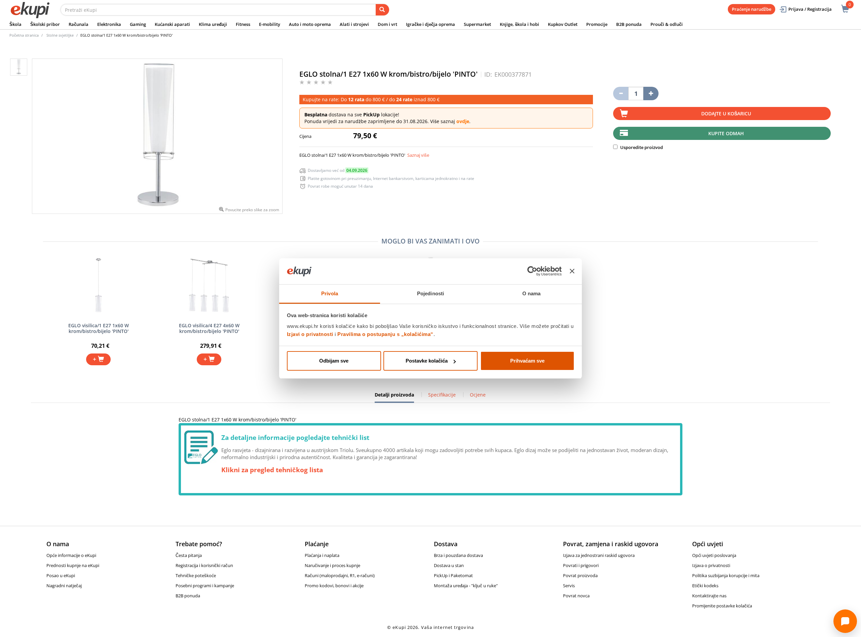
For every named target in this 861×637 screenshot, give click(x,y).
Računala (78, 24)
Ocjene (478, 394)
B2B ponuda (629, 24)
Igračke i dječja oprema (430, 24)
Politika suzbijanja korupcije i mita (725, 575)
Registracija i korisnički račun (204, 565)
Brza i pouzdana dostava (458, 555)
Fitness (243, 24)
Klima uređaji (213, 24)
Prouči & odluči (666, 24)
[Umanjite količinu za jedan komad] (620, 93)
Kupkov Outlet (562, 24)
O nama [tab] (531, 293)
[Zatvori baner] (572, 271)
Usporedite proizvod (641, 147)
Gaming (138, 24)
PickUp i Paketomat (453, 575)
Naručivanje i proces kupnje (332, 565)
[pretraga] (382, 9)
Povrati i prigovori (581, 565)
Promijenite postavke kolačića (722, 606)
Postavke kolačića (427, 361)
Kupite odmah (726, 133)
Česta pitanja (189, 555)
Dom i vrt (387, 24)
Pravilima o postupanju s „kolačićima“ (385, 334)
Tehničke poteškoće (196, 575)
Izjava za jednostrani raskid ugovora (599, 555)
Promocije (596, 24)
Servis (569, 586)
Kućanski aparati (172, 24)
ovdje (462, 121)
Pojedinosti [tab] (430, 293)
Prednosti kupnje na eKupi (72, 565)
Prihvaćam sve (527, 361)
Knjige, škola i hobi (519, 24)
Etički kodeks (705, 586)
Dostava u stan (449, 565)
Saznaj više (418, 155)
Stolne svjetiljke (60, 35)
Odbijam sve (333, 361)
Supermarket (477, 24)
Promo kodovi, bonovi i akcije (334, 586)
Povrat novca (576, 596)
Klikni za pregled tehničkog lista (272, 469)
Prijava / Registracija (810, 9)
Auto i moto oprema (310, 24)
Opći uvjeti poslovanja (714, 555)
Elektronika (109, 24)
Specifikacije (442, 394)
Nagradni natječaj (64, 586)
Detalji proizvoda (394, 397)
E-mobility (269, 24)
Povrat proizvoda (580, 575)
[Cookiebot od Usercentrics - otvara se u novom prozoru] (532, 271)
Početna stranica (24, 35)
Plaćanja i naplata (322, 555)
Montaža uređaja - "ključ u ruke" (466, 586)
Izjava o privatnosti (711, 565)
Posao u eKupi (60, 575)
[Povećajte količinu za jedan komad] (651, 93)
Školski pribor (45, 24)
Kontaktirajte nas (709, 596)
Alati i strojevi (354, 24)
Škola (15, 24)
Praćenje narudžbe (751, 9)
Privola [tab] (329, 293)
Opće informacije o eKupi (71, 555)
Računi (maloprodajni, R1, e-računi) (340, 575)
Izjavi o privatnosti (310, 334)
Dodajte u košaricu (726, 113)
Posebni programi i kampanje (205, 586)
